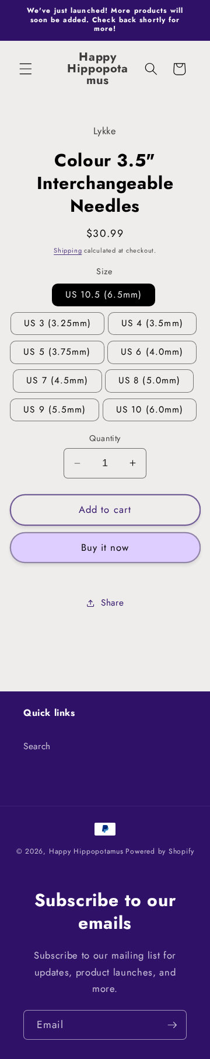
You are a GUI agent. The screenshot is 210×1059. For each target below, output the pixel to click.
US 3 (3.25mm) (57, 323)
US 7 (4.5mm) (57, 380)
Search (37, 746)
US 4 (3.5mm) (152, 323)
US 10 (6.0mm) (149, 409)
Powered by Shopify (159, 851)
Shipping (68, 250)
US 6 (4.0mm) (152, 351)
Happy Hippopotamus (86, 851)
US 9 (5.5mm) (54, 409)
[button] (26, 69)
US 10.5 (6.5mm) (103, 294)
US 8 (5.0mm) (149, 380)
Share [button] (112, 602)
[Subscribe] (172, 1025)
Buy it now (105, 547)
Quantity (105, 438)
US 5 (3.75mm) (56, 351)
